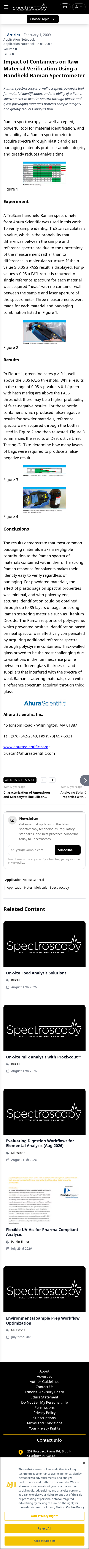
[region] (44, 1503)
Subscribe (65, 850)
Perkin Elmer (20, 1241)
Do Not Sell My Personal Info (44, 1402)
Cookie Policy (75, 1507)
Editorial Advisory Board (44, 1392)
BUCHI (15, 980)
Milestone (18, 1153)
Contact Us (45, 1386)
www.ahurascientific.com (25, 746)
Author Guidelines (44, 1381)
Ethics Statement (44, 1397)
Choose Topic (39, 19)
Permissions (45, 1407)
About (44, 1371)
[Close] (84, 1463)
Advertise (44, 1376)
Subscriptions (44, 1418)
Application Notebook (19, 39)
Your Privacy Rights (44, 1428)
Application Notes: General (24, 880)
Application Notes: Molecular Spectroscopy (38, 887)
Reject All (44, 1528)
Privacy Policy (44, 1412)
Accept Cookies (44, 1541)
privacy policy (16, 862)
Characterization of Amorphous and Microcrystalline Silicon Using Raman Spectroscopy (27, 794)
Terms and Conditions (44, 1423)
